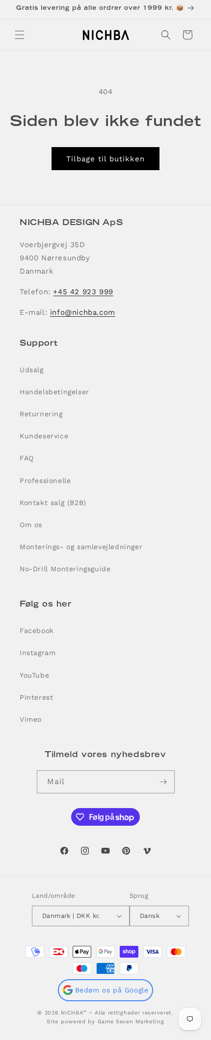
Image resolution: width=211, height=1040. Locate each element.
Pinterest (36, 697)
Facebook (37, 630)
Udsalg (32, 370)
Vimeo (31, 719)
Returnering (41, 414)
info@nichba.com (82, 312)
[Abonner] (163, 781)
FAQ (27, 458)
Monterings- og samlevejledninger (81, 547)
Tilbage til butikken (105, 158)
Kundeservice (44, 436)
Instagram (37, 653)
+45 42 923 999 (83, 291)
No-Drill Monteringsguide (65, 569)
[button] (19, 35)
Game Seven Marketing (131, 1021)
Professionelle (45, 480)
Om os (31, 525)
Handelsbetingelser (54, 392)
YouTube (34, 675)
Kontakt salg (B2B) (53, 503)
